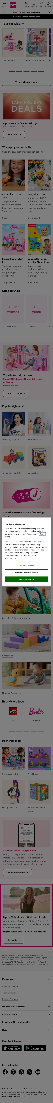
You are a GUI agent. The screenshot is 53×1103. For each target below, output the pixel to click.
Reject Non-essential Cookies (26, 572)
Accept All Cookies (26, 579)
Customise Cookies (26, 565)
